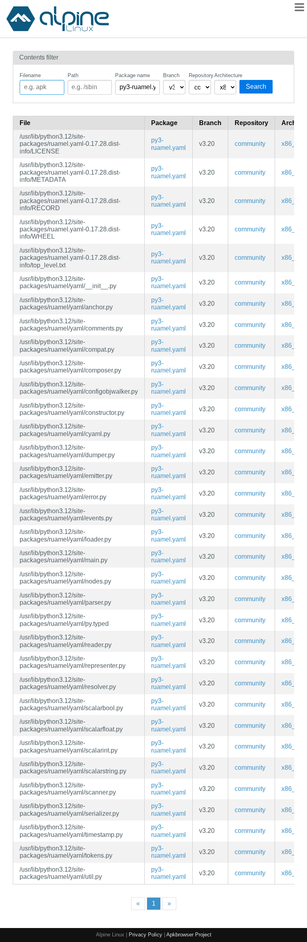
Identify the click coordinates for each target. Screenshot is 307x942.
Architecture (225, 75)
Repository (200, 75)
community (250, 143)
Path (73, 75)
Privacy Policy (145, 935)
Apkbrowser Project (188, 935)
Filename (30, 75)
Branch (171, 75)
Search (256, 86)
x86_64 (292, 143)
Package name (132, 75)
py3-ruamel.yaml (168, 144)
